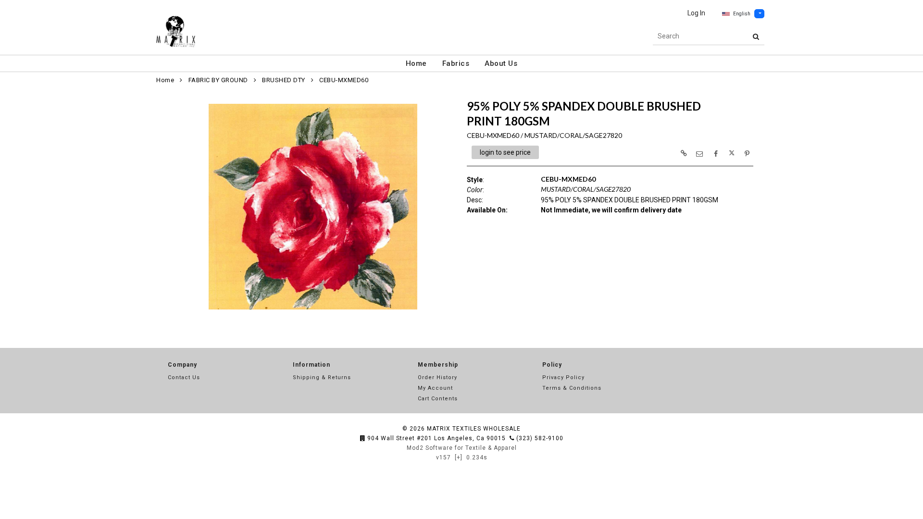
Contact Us (184, 377)
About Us (501, 63)
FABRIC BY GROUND (218, 80)
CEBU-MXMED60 (343, 80)
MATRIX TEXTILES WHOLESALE (474, 428)
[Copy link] (683, 153)
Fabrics (456, 63)
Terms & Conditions (571, 388)
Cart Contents (438, 398)
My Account (435, 388)
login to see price (505, 152)
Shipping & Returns (322, 377)
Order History (437, 377)
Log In (696, 13)
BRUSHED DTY (283, 80)
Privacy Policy (563, 377)
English (741, 13)
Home (416, 63)
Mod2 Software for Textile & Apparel (462, 448)
